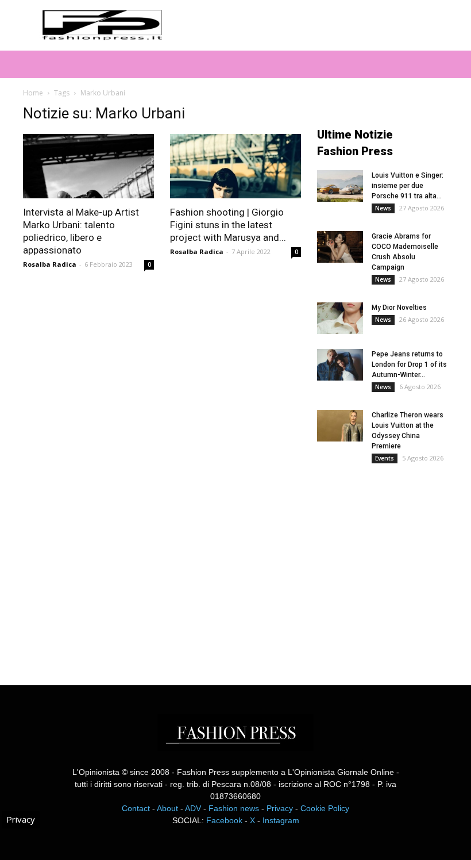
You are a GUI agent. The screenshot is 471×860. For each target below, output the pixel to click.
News (383, 208)
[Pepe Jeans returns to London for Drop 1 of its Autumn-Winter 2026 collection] (340, 365)
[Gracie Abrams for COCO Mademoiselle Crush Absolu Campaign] (340, 247)
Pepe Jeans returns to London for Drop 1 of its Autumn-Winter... (409, 364)
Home (33, 93)
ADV (193, 808)
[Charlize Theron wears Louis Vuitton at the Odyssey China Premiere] (340, 425)
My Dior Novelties (399, 308)
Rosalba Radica (49, 264)
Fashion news (234, 808)
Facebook (224, 820)
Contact (136, 808)
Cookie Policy (324, 808)
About (167, 808)
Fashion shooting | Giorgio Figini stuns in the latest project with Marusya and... (228, 224)
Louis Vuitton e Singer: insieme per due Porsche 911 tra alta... (407, 185)
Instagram (280, 820)
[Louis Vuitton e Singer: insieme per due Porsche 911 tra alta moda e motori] (340, 186)
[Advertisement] (394, 566)
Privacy (280, 808)
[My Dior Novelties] (340, 318)
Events (384, 458)
